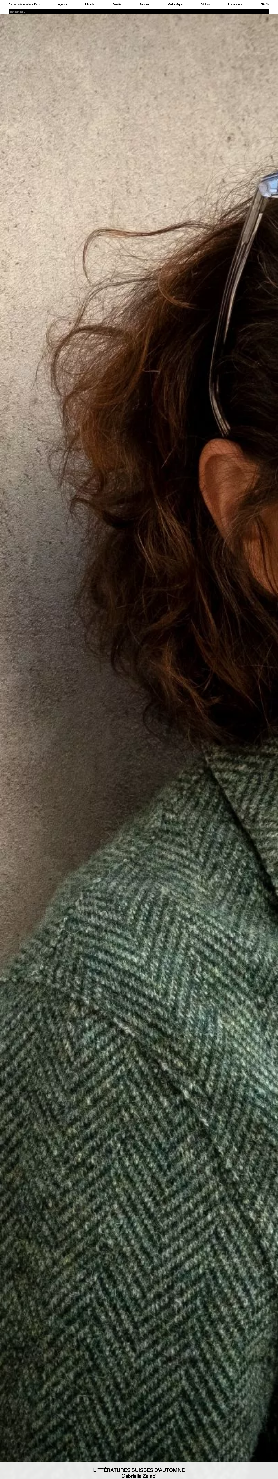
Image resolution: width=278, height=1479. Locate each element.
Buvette (116, 4)
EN (267, 4)
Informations (235, 4)
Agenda (62, 4)
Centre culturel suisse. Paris (24, 4)
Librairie (89, 4)
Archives (144, 4)
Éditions (205, 4)
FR (262, 4)
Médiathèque (175, 4)
